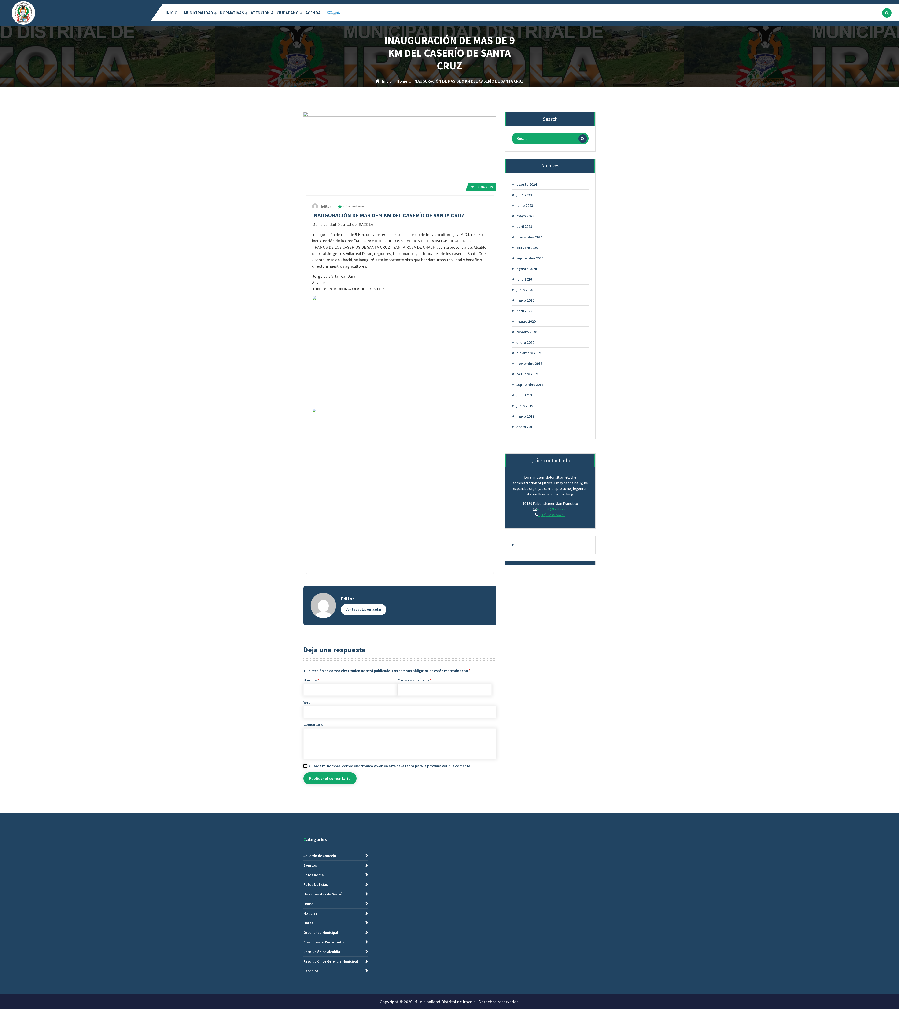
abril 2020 (524, 310)
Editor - (349, 599)
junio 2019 (524, 405)
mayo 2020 (525, 300)
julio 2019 (524, 395)
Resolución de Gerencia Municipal (330, 961)
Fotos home (313, 874)
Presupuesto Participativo (325, 942)
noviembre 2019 (529, 363)
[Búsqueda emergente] (887, 13)
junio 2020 (524, 289)
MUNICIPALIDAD (198, 12)
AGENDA (313, 12)
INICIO (172, 12)
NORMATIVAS (232, 12)
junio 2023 (524, 205)
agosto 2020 (526, 268)
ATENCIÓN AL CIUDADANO (275, 12)
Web (306, 702)
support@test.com (552, 509)
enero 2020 (525, 342)
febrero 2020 (526, 331)
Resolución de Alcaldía (321, 951)
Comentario (314, 724)
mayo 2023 (525, 216)
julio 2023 (524, 194)
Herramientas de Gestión (323, 894)
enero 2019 (525, 426)
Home (402, 81)
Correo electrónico (414, 680)
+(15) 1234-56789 (551, 514)
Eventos (310, 865)
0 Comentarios (354, 206)
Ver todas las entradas (364, 609)
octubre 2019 (527, 374)
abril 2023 (524, 226)
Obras (308, 922)
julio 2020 (524, 279)
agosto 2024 (526, 184)
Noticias (310, 913)
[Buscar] (582, 138)
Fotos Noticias (315, 884)
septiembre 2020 (529, 258)
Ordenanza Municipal (320, 932)
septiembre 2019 (529, 384)
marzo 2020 (526, 321)
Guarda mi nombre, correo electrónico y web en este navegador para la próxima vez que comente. (390, 766)
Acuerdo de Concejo (319, 855)
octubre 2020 (527, 247)
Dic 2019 (484, 187)
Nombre (311, 680)
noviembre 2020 (529, 237)
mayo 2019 (525, 416)
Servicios (310, 970)
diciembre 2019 (528, 353)
